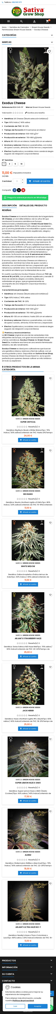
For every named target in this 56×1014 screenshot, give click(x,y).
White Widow (28, 566)
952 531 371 (17, 2)
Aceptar (37, 1006)
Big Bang (28, 494)
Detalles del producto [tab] (33, 205)
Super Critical (28, 422)
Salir (15, 1006)
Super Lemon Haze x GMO (28, 782)
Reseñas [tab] (6, 210)
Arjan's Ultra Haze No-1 (28, 927)
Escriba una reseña (36, 112)
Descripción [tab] (9, 205)
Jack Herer (28, 710)
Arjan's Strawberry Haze (28, 638)
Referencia (7, 107)
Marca (29, 107)
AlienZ (28, 855)
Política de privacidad (23, 1000)
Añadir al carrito (39, 181)
